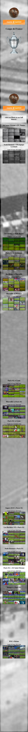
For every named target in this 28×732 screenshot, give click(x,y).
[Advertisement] (14, 72)
